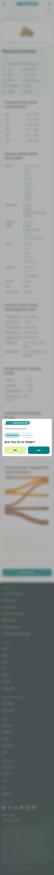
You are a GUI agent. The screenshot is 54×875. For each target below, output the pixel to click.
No (15, 450)
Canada (27, 435)
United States (12, 435)
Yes (39, 450)
